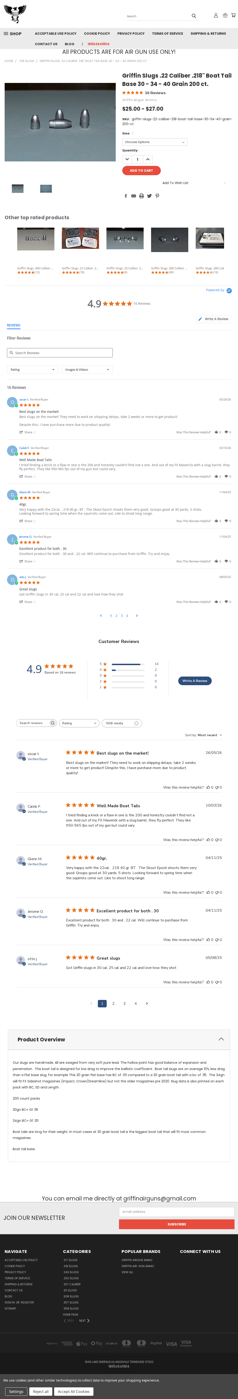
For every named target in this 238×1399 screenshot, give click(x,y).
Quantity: (130, 150)
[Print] (141, 196)
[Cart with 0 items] (233, 15)
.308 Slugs (71, 1296)
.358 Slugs (71, 1308)
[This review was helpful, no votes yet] (208, 787)
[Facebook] (125, 196)
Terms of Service (167, 33)
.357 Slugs (71, 1302)
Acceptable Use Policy (55, 33)
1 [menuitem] (111, 616)
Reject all (41, 1391)
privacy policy (131, 33)
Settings (16, 1391)
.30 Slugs (70, 1290)
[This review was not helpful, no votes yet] (216, 787)
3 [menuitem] (122, 616)
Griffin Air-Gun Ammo (138, 1266)
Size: (127, 133)
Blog (69, 44)
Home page (70, 1315)
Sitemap (10, 1308)
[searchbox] (32, 723)
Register (27, 1302)
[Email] (133, 196)
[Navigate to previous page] (91, 1003)
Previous (231, 1384)
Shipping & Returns (208, 33)
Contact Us (46, 44)
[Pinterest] (157, 196)
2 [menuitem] (116, 616)
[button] (28, 432)
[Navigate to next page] (146, 1003)
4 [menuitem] (127, 616)
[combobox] (32, 370)
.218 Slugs (70, 1266)
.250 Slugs (71, 1278)
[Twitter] (149, 196)
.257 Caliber (72, 1284)
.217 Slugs (70, 1260)
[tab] (213, 319)
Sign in (10, 1302)
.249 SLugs (71, 1272)
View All (127, 1272)
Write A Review (194, 681)
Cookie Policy (97, 33)
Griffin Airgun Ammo (137, 1260)
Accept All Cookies (74, 1391)
